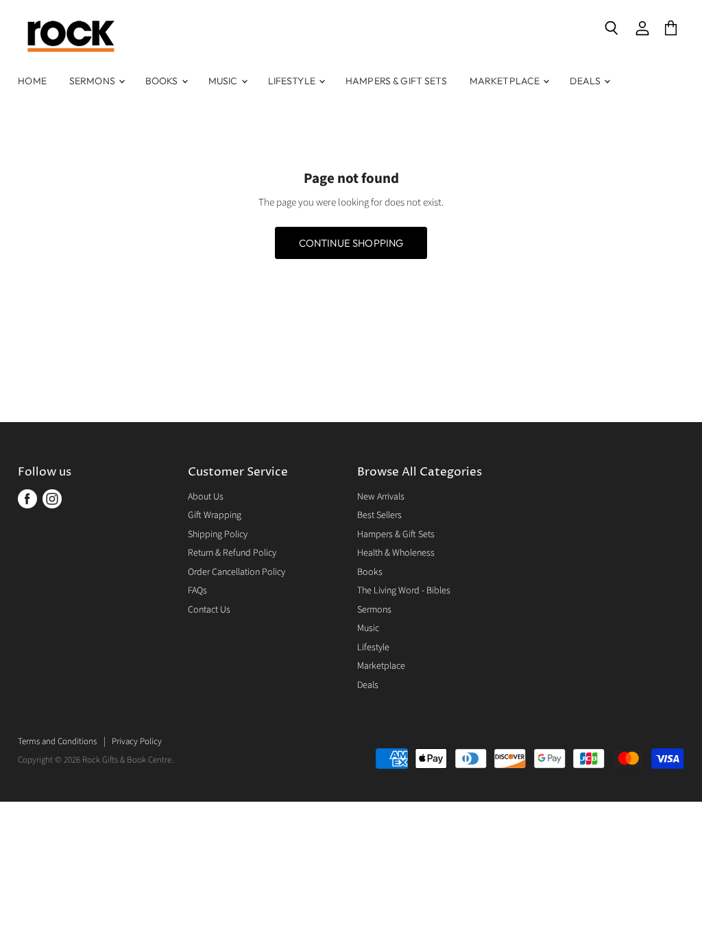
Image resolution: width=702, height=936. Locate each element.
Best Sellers (379, 515)
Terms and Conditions (57, 741)
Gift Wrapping (214, 515)
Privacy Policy (137, 741)
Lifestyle (292, 81)
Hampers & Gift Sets (396, 81)
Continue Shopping (351, 242)
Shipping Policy (217, 534)
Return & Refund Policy (232, 553)
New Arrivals (380, 497)
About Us (205, 497)
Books (162, 81)
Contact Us (209, 610)
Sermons (93, 81)
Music (224, 81)
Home (32, 81)
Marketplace (506, 81)
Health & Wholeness (396, 553)
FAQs (197, 591)
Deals (586, 81)
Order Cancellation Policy (236, 572)
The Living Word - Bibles (403, 591)
